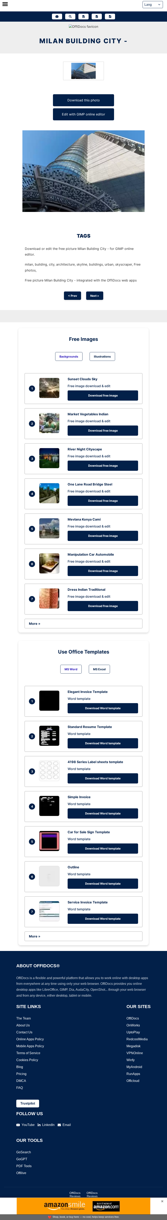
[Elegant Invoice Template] (50, 710)
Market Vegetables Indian (88, 414)
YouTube (28, 1125)
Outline (73, 867)
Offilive (21, 1173)
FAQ (19, 1087)
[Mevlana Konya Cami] (50, 537)
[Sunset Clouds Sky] (50, 397)
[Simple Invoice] (50, 815)
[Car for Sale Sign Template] (50, 850)
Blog (19, 1067)
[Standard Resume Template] (50, 745)
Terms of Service (28, 1053)
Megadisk (133, 1046)
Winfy (130, 1060)
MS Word (71, 669)
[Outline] (50, 885)
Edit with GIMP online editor (83, 114)
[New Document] (83, 16)
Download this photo (83, 100)
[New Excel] (97, 16)
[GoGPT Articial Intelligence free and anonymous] (57, 16)
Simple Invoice (79, 797)
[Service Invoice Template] (50, 920)
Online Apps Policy (30, 1039)
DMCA (21, 1081)
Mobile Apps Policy (30, 1046)
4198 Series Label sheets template (95, 762)
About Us (23, 1025)
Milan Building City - (83, 41)
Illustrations (102, 356)
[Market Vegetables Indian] (50, 432)
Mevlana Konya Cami (84, 519)
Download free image (103, 395)
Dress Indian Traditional (86, 589)
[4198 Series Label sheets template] (50, 780)
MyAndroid (134, 1067)
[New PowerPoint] (110, 16)
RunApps (133, 1074)
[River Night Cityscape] (50, 467)
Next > (94, 295)
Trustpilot (27, 1103)
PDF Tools (24, 1166)
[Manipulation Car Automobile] (50, 572)
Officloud (132, 1081)
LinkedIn (48, 1125)
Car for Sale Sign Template (89, 832)
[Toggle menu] (5, 4)
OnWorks (133, 1025)
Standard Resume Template (90, 727)
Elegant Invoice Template (88, 692)
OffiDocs (132, 1018)
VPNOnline (134, 1053)
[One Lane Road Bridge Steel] (50, 502)
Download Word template (103, 708)
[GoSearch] (70, 16)
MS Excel (99, 669)
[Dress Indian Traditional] (50, 607)
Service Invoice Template (88, 902)
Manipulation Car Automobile (91, 554)
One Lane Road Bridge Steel (90, 484)
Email (67, 1125)
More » (34, 624)
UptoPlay (133, 1032)
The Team (23, 1018)
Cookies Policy (27, 1060)
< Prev (72, 295)
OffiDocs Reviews (74, 1194)
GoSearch (23, 1152)
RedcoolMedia (137, 1039)
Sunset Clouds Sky (82, 379)
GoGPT (21, 1159)
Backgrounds (68, 356)
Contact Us (24, 1032)
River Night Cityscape (85, 449)
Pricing (21, 1074)
